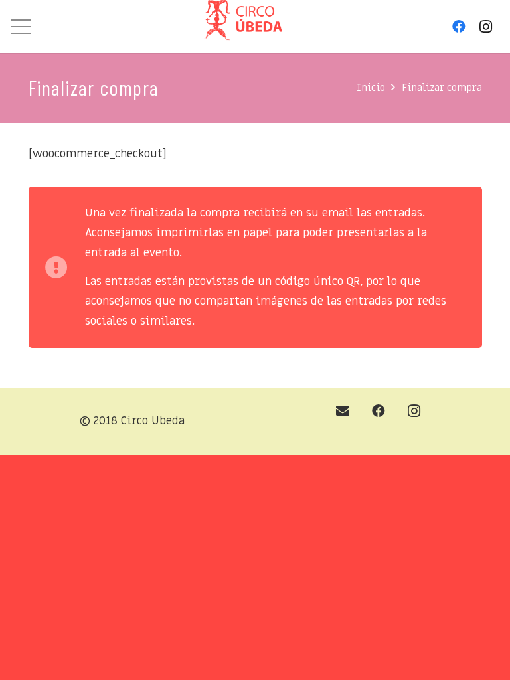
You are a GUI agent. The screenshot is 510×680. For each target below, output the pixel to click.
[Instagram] (485, 26)
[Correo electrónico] (342, 411)
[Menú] (21, 26)
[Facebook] (459, 26)
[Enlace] (243, 23)
